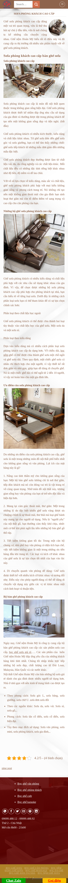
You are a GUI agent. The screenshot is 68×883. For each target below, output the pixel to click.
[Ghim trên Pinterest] (30, 811)
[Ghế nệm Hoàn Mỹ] (8, 4)
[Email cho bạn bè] (24, 811)
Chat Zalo (13, 880)
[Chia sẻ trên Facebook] (11, 811)
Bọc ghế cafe (24, 795)
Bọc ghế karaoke (26, 802)
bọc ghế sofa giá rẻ (20, 652)
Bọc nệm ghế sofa (49, 873)
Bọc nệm (56, 868)
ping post (7, 768)
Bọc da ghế (56, 870)
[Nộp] (36, 4)
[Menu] (62, 4)
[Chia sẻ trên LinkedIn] (36, 811)
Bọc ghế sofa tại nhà (22, 873)
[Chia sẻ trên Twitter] (17, 811)
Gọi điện (54, 880)
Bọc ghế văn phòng (28, 783)
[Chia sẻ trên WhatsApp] (5, 811)
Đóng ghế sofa (14, 870)
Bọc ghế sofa (14, 868)
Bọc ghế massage (36, 870)
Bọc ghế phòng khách (29, 789)
